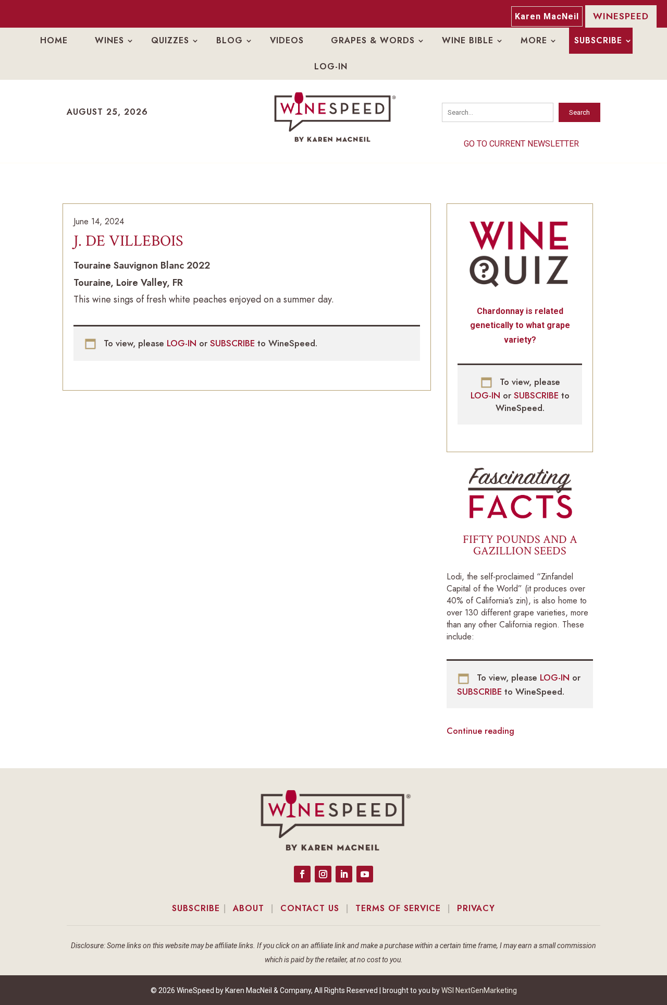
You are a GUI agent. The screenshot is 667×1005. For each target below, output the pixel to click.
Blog (229, 40)
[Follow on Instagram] (323, 874)
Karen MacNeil (547, 16)
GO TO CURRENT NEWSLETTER (521, 144)
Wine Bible (467, 40)
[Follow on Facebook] (302, 874)
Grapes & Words (373, 40)
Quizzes (170, 40)
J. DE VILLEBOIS (128, 241)
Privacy (476, 908)
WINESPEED (621, 16)
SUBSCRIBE (233, 343)
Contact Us (309, 908)
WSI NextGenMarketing (479, 990)
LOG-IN (183, 343)
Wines (109, 40)
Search (579, 112)
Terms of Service (398, 908)
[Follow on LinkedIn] (344, 874)
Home (54, 40)
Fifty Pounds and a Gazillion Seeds (520, 545)
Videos (287, 40)
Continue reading (480, 731)
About (248, 908)
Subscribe (598, 40)
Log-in (331, 66)
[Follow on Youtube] (364, 874)
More (534, 40)
